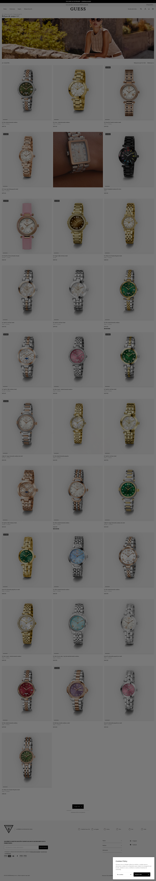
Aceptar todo (138, 874)
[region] (133, 868)
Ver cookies (120, 874)
